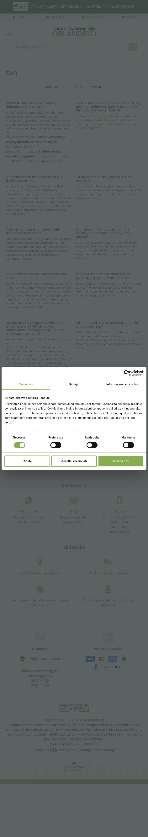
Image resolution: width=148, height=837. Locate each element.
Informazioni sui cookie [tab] (122, 384)
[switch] (55, 445)
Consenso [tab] (26, 384)
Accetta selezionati (74, 461)
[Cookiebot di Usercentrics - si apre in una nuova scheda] (127, 373)
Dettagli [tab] (74, 384)
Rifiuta (27, 461)
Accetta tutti (121, 461)
